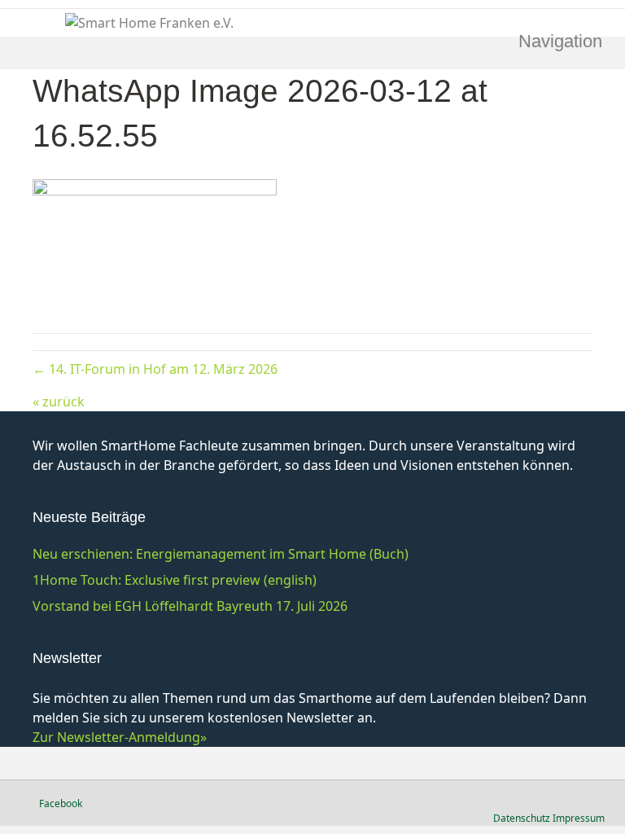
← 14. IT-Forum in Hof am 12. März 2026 (155, 369)
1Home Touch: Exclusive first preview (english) (175, 580)
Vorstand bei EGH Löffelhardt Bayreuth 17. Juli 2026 (190, 606)
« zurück (59, 401)
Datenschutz (521, 818)
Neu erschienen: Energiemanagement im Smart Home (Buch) (221, 554)
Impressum (579, 818)
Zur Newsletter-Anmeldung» (120, 737)
